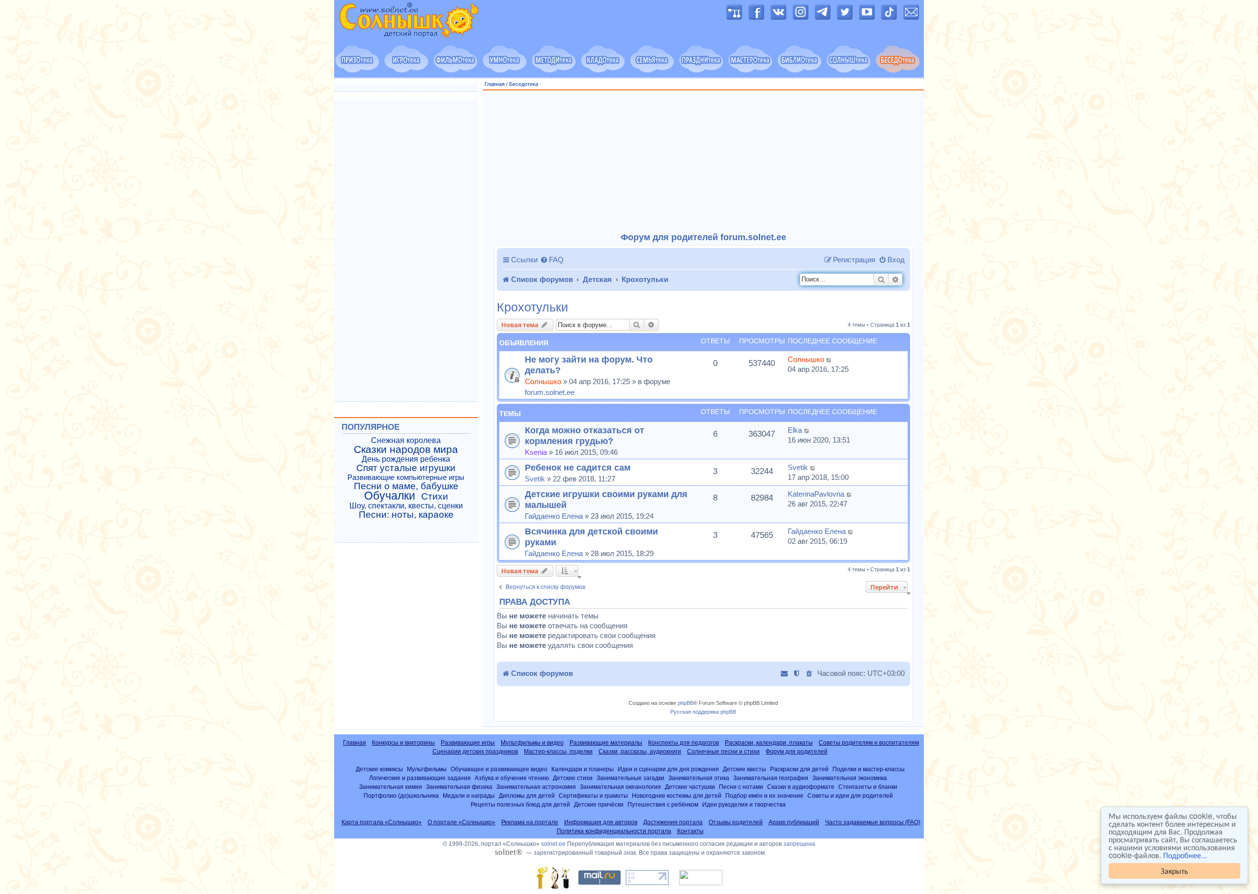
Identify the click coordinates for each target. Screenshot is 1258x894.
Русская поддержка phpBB (703, 712)
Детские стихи (573, 778)
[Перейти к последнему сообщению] (829, 359)
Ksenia (536, 452)
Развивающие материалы (606, 742)
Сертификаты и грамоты (593, 795)
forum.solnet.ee (549, 392)
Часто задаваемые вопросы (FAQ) (872, 822)
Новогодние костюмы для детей (676, 795)
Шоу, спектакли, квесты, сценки (406, 506)
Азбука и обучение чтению (512, 778)
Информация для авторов (600, 822)
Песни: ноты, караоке (406, 514)
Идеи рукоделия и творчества (744, 804)
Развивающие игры (468, 742)
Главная (495, 84)
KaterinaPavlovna (816, 494)
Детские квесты (744, 769)
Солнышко (543, 381)
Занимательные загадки (630, 778)
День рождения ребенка (406, 459)
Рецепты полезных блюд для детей (520, 804)
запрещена (799, 843)
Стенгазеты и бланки (867, 786)
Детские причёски (599, 804)
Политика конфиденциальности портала (614, 831)
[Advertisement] (703, 161)
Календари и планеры (582, 769)
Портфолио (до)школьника (401, 795)
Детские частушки (690, 786)
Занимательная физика (459, 786)
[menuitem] (552, 259)
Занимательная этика (698, 778)
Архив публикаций (794, 822)
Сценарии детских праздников (475, 751)
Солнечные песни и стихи (723, 751)
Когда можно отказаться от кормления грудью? (584, 435)
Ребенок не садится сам (577, 467)
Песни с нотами (741, 786)
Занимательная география (770, 778)
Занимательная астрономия (536, 786)
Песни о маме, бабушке (406, 486)
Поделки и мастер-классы (868, 769)
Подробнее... (1185, 855)
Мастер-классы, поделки (558, 751)
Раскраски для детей (799, 769)
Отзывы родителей (736, 822)
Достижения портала (673, 822)
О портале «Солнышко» (461, 822)
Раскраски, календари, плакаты (769, 742)
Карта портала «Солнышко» (382, 822)
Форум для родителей (797, 751)
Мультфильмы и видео (532, 742)
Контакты (690, 831)
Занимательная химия (390, 786)
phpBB (685, 703)
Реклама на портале (529, 822)
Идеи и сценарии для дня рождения (668, 769)
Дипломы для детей (527, 795)
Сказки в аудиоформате (800, 786)
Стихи (434, 496)
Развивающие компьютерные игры (405, 477)
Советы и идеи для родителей (850, 795)
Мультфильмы (427, 769)
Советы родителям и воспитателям (869, 742)
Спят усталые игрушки (406, 468)
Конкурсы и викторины (403, 742)
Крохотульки (532, 307)
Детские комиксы (379, 769)
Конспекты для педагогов (683, 742)
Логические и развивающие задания (420, 778)
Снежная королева (406, 440)
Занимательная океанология (620, 786)
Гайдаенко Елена (554, 516)
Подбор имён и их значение (764, 795)
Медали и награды (469, 795)
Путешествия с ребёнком (663, 804)
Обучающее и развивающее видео (499, 769)
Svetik (535, 479)
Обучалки (389, 495)
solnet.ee (553, 843)
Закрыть (1174, 870)
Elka (795, 430)
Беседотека (523, 84)
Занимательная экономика (849, 778)
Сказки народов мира (406, 449)
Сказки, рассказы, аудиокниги (640, 751)
